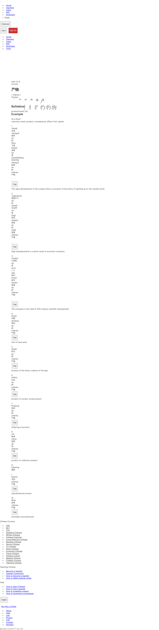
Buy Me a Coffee (8, 606)
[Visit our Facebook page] (1, 604)
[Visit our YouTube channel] (10, 604)
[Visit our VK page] (7, 604)
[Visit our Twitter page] (4, 604)
